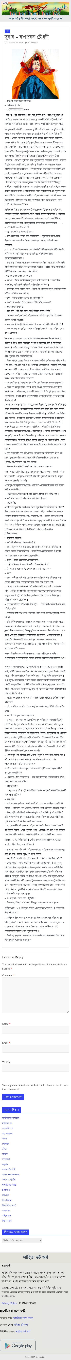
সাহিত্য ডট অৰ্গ (21, 1325)
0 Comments (33, 42)
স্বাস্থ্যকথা (6, 1159)
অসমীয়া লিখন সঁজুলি (10, 1118)
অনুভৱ (5, 1154)
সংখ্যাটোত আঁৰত (9, 1185)
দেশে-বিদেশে (7, 1128)
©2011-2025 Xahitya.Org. (35, 1357)
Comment (8, 975)
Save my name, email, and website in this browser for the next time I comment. (35, 1087)
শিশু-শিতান (6, 1200)
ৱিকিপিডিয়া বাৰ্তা (9, 1205)
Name (6, 1024)
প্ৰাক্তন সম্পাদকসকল (10, 1174)
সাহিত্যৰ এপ (7, 1123)
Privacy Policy (9, 1303)
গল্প (7, 31)
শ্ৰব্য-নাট (5, 1195)
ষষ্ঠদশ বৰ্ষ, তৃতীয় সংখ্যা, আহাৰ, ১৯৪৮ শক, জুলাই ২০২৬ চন (35, 18)
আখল (4, 1138)
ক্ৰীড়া (4, 1149)
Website (6, 1062)
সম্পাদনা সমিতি (8, 1180)
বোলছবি (5, 1144)
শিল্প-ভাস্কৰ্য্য (7, 1221)
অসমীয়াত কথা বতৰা (23, 1318)
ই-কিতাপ (6, 1190)
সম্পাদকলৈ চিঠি (8, 1169)
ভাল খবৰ (6, 1210)
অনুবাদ (5, 1164)
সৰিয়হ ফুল (6, 1216)
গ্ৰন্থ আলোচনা (7, 1133)
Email (6, 1043)
